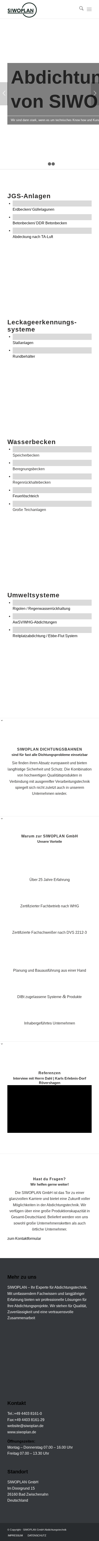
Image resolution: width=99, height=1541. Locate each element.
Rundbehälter (24, 356)
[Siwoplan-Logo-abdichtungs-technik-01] (41, 9)
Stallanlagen (23, 343)
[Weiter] (95, 93)
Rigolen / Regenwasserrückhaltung (41, 609)
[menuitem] (79, 9)
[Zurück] (4, 93)
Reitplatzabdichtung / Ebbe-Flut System (45, 636)
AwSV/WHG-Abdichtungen (35, 622)
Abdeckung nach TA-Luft (33, 237)
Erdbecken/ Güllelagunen (33, 209)
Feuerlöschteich (26, 496)
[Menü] (89, 9)
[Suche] (79, 9)
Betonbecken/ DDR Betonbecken (40, 223)
